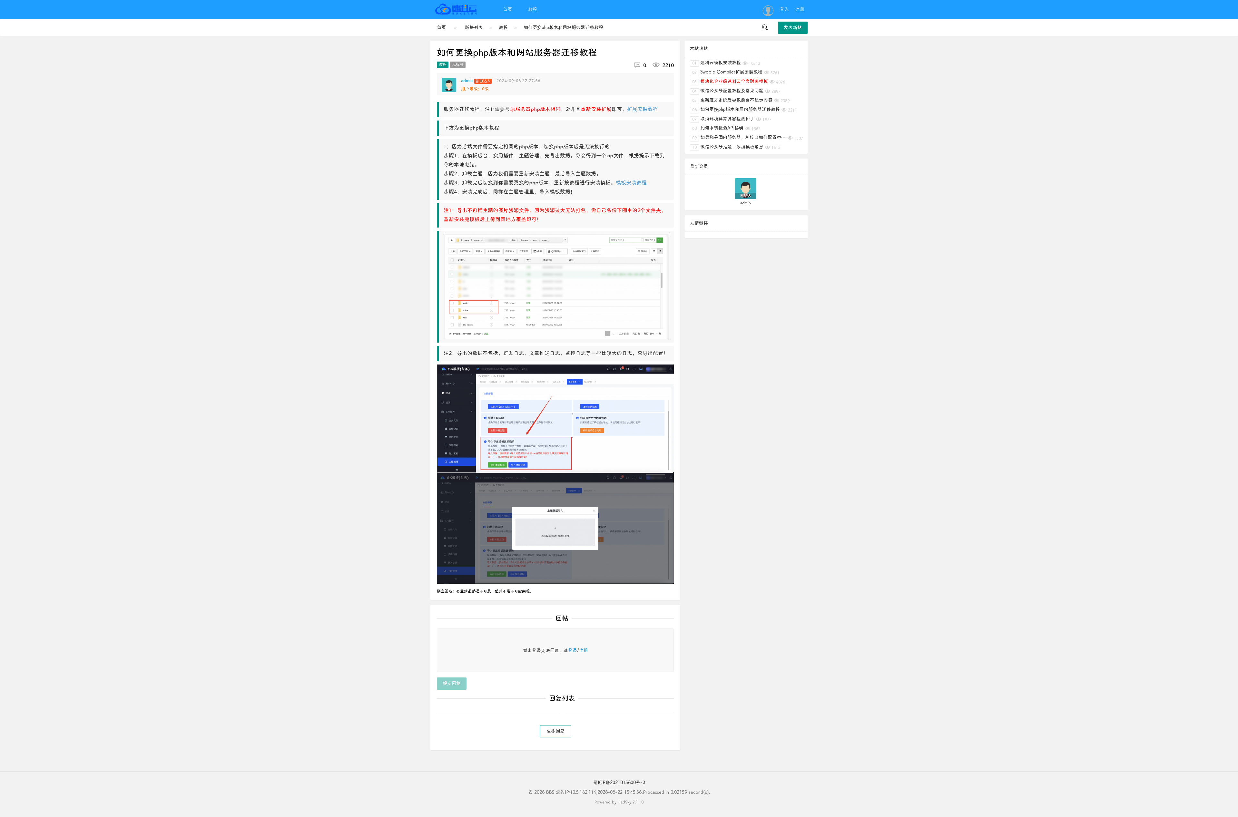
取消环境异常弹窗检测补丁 (723, 119)
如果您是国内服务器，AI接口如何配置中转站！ (739, 138)
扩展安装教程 (642, 109)
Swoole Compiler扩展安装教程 (727, 72)
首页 (507, 9)
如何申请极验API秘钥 (717, 128)
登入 (784, 9)
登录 (572, 650)
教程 (532, 9)
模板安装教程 (631, 183)
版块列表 (474, 27)
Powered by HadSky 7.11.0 (619, 802)
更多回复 (555, 731)
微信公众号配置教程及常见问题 (727, 91)
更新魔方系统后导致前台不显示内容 (732, 100)
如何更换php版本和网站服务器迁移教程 (563, 27)
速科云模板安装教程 (716, 63)
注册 (799, 9)
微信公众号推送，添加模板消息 (727, 147)
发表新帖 (793, 27)
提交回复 (452, 683)
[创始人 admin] (745, 188)
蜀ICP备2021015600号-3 (619, 782)
